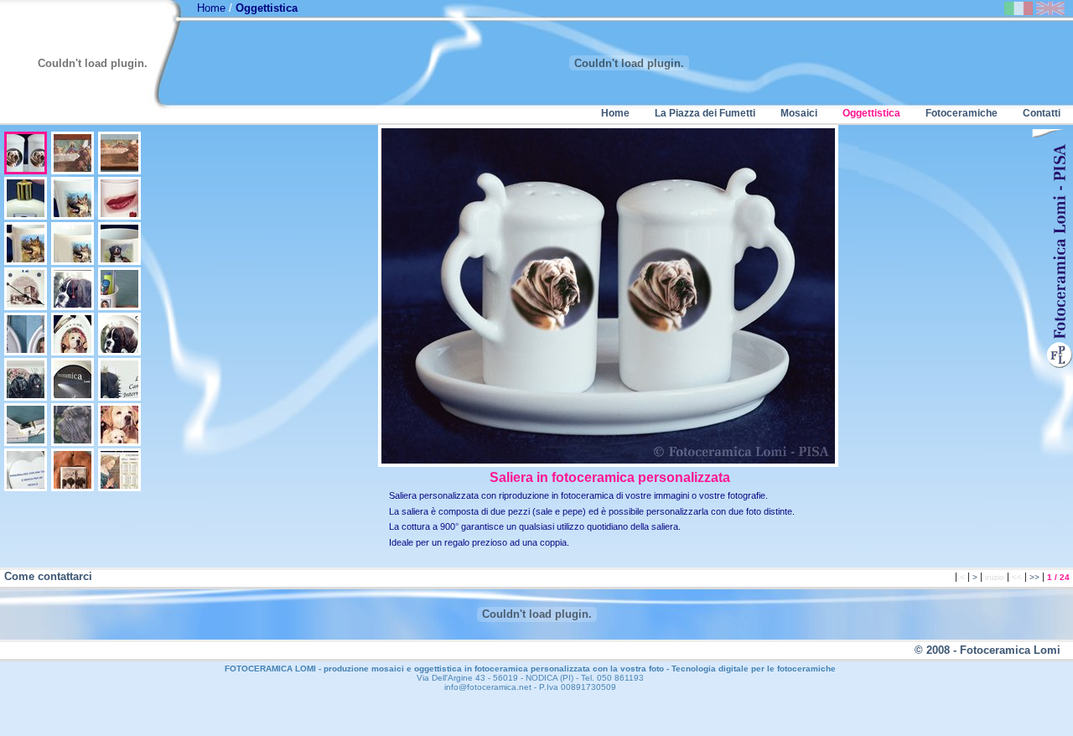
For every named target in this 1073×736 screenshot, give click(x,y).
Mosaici (798, 113)
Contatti (1041, 113)
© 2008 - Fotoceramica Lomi (987, 650)
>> (1034, 577)
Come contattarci (48, 576)
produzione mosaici (364, 668)
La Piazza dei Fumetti (705, 113)
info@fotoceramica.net (487, 687)
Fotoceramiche (961, 113)
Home (211, 8)
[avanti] (1048, 134)
